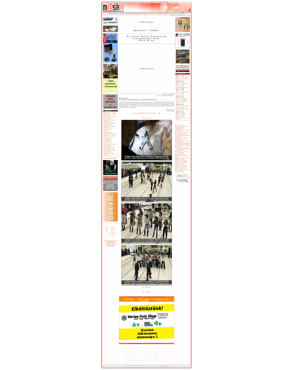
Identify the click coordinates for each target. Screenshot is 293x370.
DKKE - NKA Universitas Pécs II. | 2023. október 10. (182, 93)
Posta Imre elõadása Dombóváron (181, 138)
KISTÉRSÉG (129, 13)
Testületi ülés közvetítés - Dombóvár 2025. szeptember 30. (110, 147)
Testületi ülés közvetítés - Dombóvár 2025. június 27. (110, 153)
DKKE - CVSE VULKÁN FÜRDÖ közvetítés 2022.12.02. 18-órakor (182, 116)
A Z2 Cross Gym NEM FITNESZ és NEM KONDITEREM (181, 128)
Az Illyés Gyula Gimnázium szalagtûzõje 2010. (181, 155)
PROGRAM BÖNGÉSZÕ (110, 241)
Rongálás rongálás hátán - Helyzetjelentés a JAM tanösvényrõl (182, 149)
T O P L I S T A (179, 125)
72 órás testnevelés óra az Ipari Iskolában (182, 152)
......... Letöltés (111, 230)
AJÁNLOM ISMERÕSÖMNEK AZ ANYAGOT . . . (146, 113)
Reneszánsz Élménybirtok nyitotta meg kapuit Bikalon (182, 143)
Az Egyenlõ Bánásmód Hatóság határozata (181, 133)
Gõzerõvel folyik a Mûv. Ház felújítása (181, 141)
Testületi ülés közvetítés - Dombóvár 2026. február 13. (110, 119)
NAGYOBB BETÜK (110, 158)
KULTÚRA (121, 13)
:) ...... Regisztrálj (110, 234)
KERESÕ (159, 13)
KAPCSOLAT (173, 13)
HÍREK (110, 13)
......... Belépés (111, 232)
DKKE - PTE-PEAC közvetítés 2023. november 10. (182, 78)
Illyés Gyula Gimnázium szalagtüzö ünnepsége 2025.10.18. (109, 140)
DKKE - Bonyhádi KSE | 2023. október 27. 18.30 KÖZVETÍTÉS (182, 85)
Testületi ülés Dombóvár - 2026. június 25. (110, 114)
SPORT (115, 13)
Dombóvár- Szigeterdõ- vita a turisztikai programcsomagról (182, 170)
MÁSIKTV (166, 13)
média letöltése (168, 94)
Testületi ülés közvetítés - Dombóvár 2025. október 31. (110, 125)
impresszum (165, 365)
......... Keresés (111, 227)
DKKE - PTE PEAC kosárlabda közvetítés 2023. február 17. (182, 108)
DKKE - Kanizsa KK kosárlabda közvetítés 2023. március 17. (182, 101)
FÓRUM (152, 13)
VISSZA (146, 118)
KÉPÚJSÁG (181, 13)
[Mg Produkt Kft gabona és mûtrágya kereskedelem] (182, 71)
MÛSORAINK (137, 13)
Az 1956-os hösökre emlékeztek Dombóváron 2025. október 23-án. (110, 132)
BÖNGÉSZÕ (145, 13)
